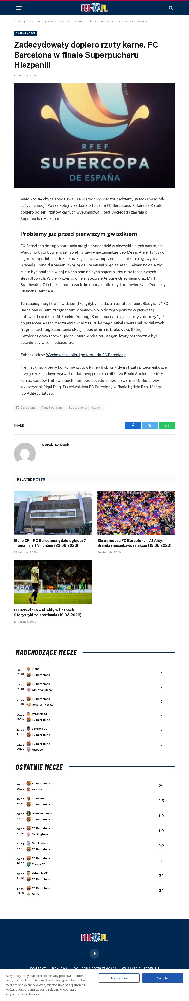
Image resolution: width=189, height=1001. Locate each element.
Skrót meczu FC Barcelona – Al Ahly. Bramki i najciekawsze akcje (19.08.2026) (134, 543)
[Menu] (19, 8)
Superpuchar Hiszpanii (85, 407)
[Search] (170, 8)
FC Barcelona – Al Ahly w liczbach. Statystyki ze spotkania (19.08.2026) (48, 612)
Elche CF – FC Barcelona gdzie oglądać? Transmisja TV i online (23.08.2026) (50, 543)
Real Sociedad (52, 407)
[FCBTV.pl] (94, 8)
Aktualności (25, 33)
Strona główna (24, 21)
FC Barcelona (26, 407)
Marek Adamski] (56, 445)
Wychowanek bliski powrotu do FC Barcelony (86, 355)
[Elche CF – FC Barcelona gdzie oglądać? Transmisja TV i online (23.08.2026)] (53, 513)
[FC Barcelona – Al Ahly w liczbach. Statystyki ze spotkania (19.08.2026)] (53, 582)
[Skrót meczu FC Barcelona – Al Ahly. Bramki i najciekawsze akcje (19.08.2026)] (136, 513)
